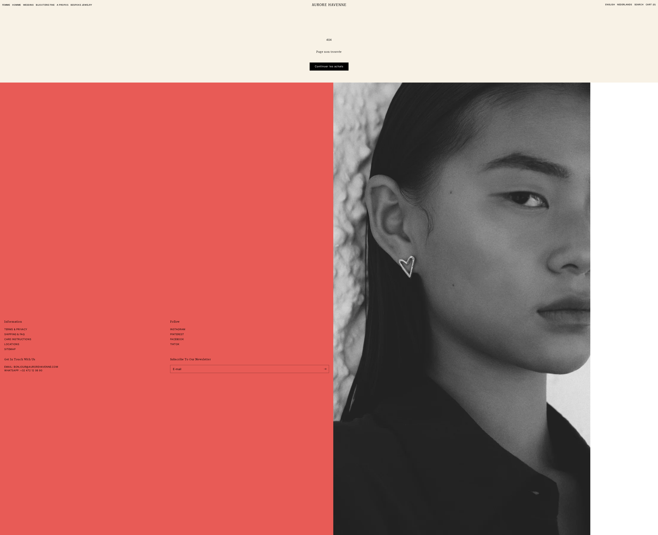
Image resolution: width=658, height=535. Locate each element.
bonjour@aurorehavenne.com (36, 366)
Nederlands (624, 4)
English (610, 4)
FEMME (6, 5)
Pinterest (177, 334)
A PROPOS (63, 5)
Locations (11, 344)
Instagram (177, 329)
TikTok (175, 344)
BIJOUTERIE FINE (45, 5)
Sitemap (10, 349)
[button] (639, 4)
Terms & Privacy (15, 329)
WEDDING (28, 5)
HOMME (16, 5)
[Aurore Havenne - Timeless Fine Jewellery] (328, 4)
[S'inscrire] (325, 369)
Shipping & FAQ (14, 334)
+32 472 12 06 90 (31, 370)
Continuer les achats (329, 66)
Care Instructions (17, 339)
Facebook (177, 339)
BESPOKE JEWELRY (81, 5)
